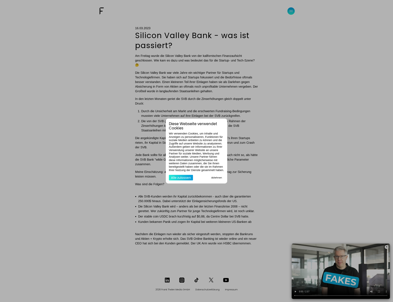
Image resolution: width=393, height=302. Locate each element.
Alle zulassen (181, 178)
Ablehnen (216, 177)
